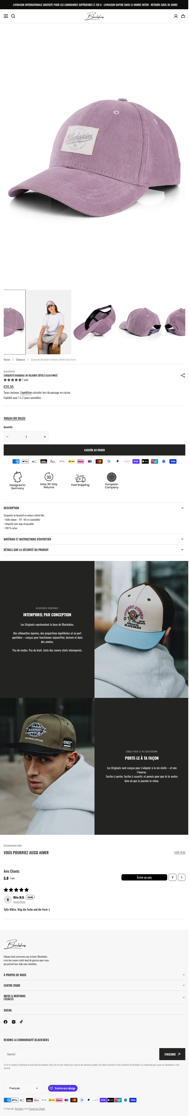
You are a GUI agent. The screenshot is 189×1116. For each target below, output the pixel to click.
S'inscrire (167, 1054)
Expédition (26, 392)
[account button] (176, 16)
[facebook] (5, 1022)
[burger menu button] (6, 16)
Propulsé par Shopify (37, 1108)
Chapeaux (20, 359)
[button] (183, 375)
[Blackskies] (94, 16)
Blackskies (19, 1108)
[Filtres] (172, 877)
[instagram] (14, 1022)
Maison (7, 359)
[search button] (13, 16)
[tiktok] (22, 1022)
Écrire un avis (144, 877)
